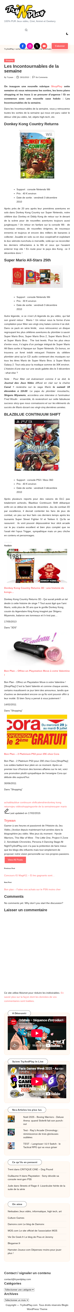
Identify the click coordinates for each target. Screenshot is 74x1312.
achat (7, 802)
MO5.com (13, 1230)
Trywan (10, 820)
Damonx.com (15, 1224)
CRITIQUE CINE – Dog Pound (36, 1169)
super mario (60, 806)
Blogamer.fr (14, 1243)
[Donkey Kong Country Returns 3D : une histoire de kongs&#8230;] (37, 562)
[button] (59, 46)
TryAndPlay (9, 49)
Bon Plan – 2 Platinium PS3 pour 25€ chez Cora (31, 754)
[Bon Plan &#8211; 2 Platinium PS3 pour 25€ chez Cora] (37, 732)
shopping (27, 806)
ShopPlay (56, 86)
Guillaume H (14, 1176)
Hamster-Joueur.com (19, 1250)
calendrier (41, 802)
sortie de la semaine (43, 806)
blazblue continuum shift (23, 802)
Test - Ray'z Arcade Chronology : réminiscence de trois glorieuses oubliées (41, 1134)
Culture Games (16, 1218)
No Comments (42, 77)
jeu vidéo (17, 806)
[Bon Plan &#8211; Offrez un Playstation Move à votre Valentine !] (37, 649)
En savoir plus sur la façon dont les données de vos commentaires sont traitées (34, 997)
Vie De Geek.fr (16, 1237)
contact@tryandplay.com (17, 1279)
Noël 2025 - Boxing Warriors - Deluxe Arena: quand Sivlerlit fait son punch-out (43, 1120)
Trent (10, 1169)
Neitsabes (13, 1211)
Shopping (9, 60)
